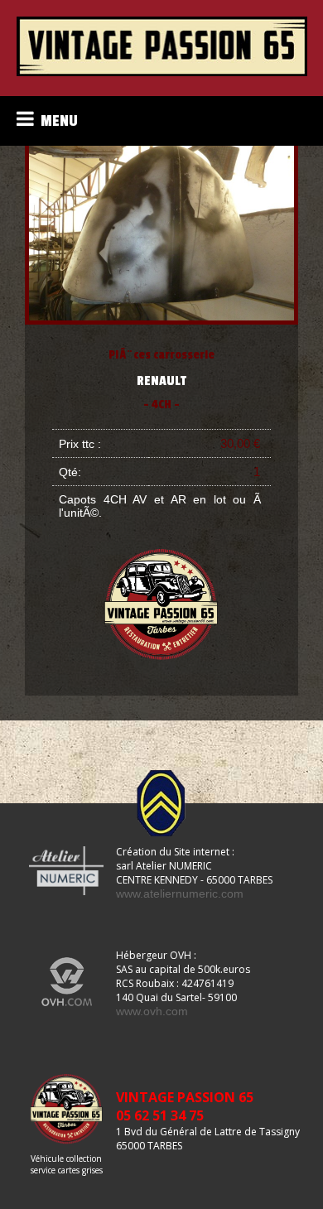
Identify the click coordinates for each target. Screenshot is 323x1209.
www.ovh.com (152, 1011)
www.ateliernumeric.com (179, 893)
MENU (56, 121)
